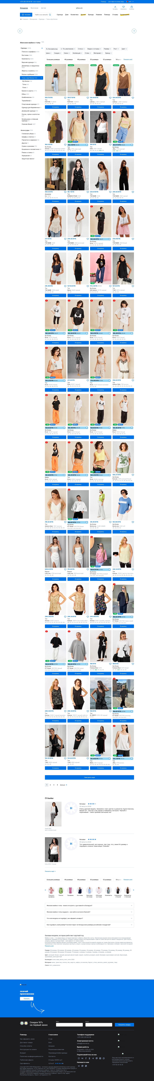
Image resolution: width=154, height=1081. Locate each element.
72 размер (75, 952)
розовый (92, 955)
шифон (78, 962)
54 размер (111, 950)
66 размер (60, 950)
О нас (50, 1039)
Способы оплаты (26, 1046)
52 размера (107, 59)
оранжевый (48, 956)
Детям (43, 8)
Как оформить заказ (27, 1039)
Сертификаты (25, 1063)
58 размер (126, 950)
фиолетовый (74, 955)
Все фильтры (53, 49)
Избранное (123, 9)
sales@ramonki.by (83, 1043)
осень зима (55, 959)
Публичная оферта (26, 1060)
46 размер (75, 950)
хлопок (64, 962)
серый (81, 955)
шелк (53, 962)
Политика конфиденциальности (31, 1056)
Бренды (91, 14)
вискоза (100, 962)
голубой (86, 955)
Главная (25, 19)
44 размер (97, 950)
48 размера (81, 59)
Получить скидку (124, 1025)
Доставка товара (26, 1042)
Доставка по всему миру (116, 1)
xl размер (101, 952)
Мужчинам (34, 8)
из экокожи (84, 962)
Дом (66, 14)
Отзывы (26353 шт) (55, 1060)
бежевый (102, 955)
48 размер (60, 952)
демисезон (56, 965)
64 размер (53, 950)
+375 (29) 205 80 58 (84, 1037)
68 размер (68, 950)
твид (115, 962)
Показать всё (128, 59)
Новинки (99, 14)
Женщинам (24, 8)
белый (57, 955)
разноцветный (57, 956)
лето (65, 959)
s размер (82, 952)
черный (61, 955)
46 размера (68, 59)
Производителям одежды (57, 1053)
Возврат (23, 1053)
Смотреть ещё (89, 777)
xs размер (108, 952)
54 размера (120, 59)
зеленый (51, 955)
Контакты (51, 1056)
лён (68, 962)
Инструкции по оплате (28, 1049)
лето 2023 (71, 959)
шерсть (72, 962)
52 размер (82, 950)
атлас (95, 962)
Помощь (103, 1)
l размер (94, 952)
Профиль (115, 9)
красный (67, 955)
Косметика (74, 14)
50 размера (94, 59)
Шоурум (51, 1046)
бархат (90, 962)
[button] (65, 98)
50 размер (68, 952)
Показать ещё (49, 871)
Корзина (131, 9)
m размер (89, 952)
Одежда (60, 14)
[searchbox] (43, 15)
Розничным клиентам (56, 1049)
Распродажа (124, 14)
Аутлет (83, 14)
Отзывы (115, 14)
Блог (50, 1042)
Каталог (27, 15)
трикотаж (59, 962)
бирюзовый (123, 955)
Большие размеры (53, 59)
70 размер (104, 950)
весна (62, 959)
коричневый (110, 955)
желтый (116, 955)
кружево (110, 962)
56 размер (119, 950)
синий (97, 955)
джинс (105, 962)
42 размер (90, 950)
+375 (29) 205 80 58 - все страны (30, 1)
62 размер (53, 952)
